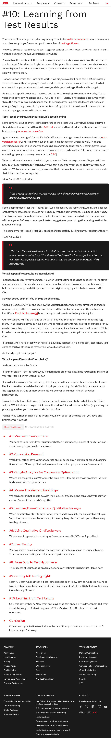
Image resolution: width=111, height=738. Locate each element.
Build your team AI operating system (52, 708)
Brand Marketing (11, 714)
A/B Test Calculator (45, 679)
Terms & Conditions (13, 674)
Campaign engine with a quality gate (52, 721)
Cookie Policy (10, 670)
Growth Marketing (87, 670)
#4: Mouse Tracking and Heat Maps (33, 490)
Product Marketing (87, 674)
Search (82, 679)
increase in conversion (30, 131)
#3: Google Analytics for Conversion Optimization (44, 472)
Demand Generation (88, 653)
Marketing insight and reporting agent (53, 730)
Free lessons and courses (47, 657)
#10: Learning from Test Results (31, 598)
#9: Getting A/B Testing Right (29, 576)
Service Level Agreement (15, 679)
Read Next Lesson (13, 427)
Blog (38, 670)
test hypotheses (69, 43)
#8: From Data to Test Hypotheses (33, 562)
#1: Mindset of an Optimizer (29, 436)
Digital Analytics (11, 710)
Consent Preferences (13, 683)
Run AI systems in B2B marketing (51, 712)
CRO (53, 154)
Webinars (40, 661)
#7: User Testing (20, 544)
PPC (81, 683)
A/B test (48, 127)
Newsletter (41, 674)
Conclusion (17, 620)
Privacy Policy (10, 666)
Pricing (7, 661)
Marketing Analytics (88, 657)
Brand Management (88, 661)
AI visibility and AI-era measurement (52, 725)
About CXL (9, 653)
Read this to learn (25, 313)
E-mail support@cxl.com (90, 701)
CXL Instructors (43, 666)
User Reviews (10, 657)
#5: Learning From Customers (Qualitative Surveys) (45, 508)
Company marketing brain (47, 734)
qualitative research (77, 39)
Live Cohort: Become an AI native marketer (55, 701)
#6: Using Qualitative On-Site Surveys (35, 530)
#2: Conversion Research (26, 454)
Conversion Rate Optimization (93, 666)
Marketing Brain (43, 717)
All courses (41, 653)
